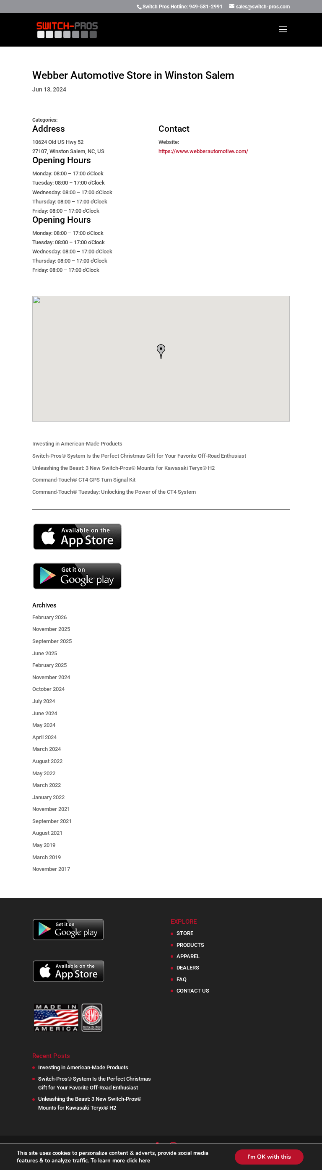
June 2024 (44, 713)
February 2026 (49, 617)
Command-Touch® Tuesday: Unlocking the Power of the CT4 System (114, 492)
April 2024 (44, 737)
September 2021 (52, 821)
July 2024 (43, 701)
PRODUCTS (190, 945)
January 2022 (48, 797)
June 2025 (44, 653)
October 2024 (48, 689)
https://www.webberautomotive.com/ (203, 151)
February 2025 (49, 665)
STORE (185, 933)
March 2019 (46, 857)
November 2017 (51, 869)
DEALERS (188, 967)
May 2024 (43, 725)
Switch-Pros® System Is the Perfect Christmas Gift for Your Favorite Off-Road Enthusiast (139, 456)
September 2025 (52, 641)
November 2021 (51, 809)
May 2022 (43, 773)
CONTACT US (193, 991)
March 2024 (46, 749)
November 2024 (51, 677)
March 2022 (46, 785)
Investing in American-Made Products (77, 443)
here (144, 1161)
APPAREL (188, 956)
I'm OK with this (269, 1157)
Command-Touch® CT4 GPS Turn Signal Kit (83, 480)
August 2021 (47, 833)
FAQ (182, 979)
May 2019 (43, 845)
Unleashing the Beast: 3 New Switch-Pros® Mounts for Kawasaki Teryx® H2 (123, 468)
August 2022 (47, 761)
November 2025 (51, 629)
